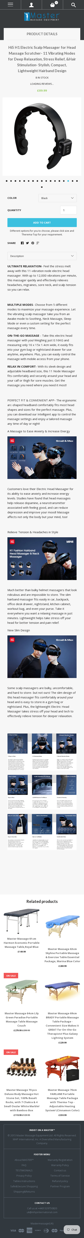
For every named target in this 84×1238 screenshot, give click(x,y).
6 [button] (28, 181)
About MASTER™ (24, 1160)
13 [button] (59, 181)
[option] (42, 136)
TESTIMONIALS (24, 1170)
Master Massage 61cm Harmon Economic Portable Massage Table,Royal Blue (21, 943)
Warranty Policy (60, 1165)
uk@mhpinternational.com (42, 1212)
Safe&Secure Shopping (24, 1186)
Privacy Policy (24, 1175)
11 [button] (50, 181)
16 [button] (72, 181)
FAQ (24, 1165)
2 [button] (11, 181)
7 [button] (33, 181)
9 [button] (42, 181)
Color (12, 198)
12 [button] (55, 181)
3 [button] (15, 181)
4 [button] (20, 181)
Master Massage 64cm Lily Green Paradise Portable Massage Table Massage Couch (22, 1019)
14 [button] (64, 181)
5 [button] (24, 181)
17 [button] (77, 181)
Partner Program (60, 1186)
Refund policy (60, 1181)
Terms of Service (60, 1175)
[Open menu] (10, 5)
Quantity (14, 210)
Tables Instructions (24, 1181)
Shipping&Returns (24, 1191)
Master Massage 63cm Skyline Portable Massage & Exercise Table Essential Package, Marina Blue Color (62, 955)
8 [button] (37, 181)
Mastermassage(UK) (42, 1223)
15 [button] (68, 181)
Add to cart (42, 222)
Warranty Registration (60, 1160)
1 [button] (6, 181)
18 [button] (42, 187)
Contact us (60, 1170)
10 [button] (46, 181)
